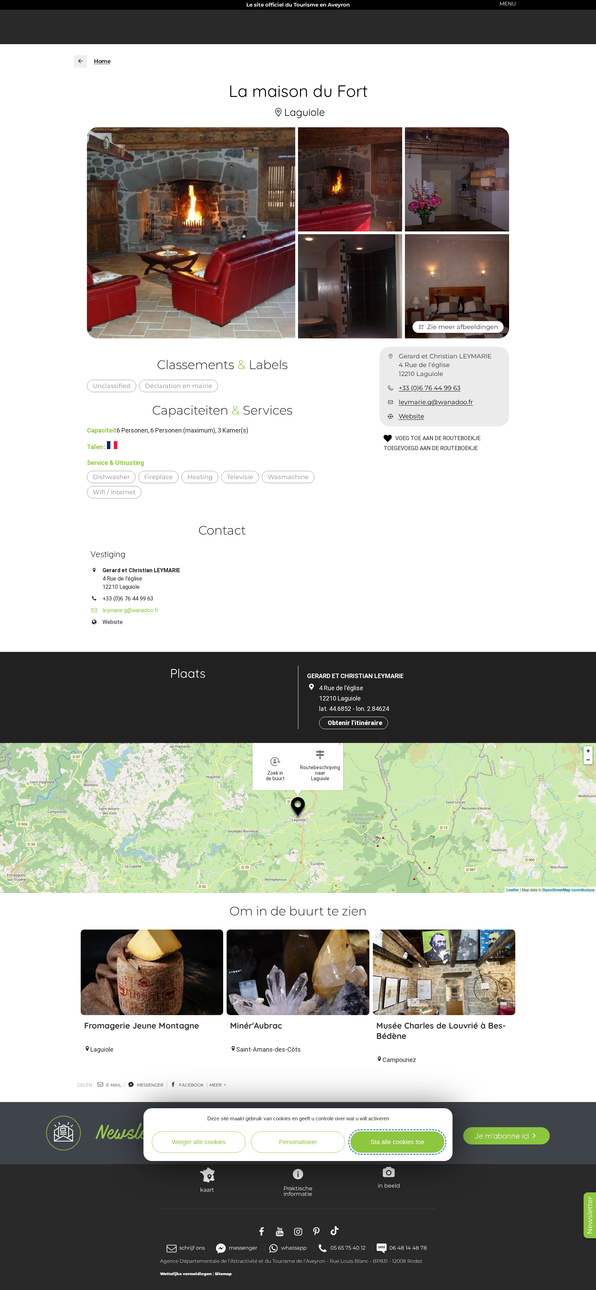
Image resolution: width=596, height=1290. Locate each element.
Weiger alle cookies (199, 1142)
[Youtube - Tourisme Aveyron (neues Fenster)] (280, 1231)
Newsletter (590, 1215)
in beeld (389, 1185)
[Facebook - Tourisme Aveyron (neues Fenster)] (261, 1231)
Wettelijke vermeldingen (186, 1273)
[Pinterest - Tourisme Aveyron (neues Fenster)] (316, 1231)
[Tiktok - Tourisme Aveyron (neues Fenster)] (334, 1231)
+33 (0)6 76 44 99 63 (429, 388)
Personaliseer (298, 1142)
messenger (149, 1085)
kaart (207, 1190)
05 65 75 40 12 (348, 1247)
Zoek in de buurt (275, 775)
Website (411, 416)
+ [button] (588, 750)
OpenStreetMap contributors (568, 889)
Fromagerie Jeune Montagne (141, 1025)
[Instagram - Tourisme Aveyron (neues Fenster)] (298, 1231)
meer (216, 1085)
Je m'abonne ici (501, 1136)
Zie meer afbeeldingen (462, 327)
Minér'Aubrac (256, 1025)
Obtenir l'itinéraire (355, 722)
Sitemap (223, 1273)
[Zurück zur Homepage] (80, 61)
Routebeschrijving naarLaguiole (320, 773)
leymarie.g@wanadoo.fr (436, 402)
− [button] (588, 759)
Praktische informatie (298, 1191)
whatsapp (294, 1247)
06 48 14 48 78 (408, 1247)
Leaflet (512, 889)
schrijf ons (192, 1247)
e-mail (113, 1085)
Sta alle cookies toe (397, 1142)
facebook (191, 1085)
